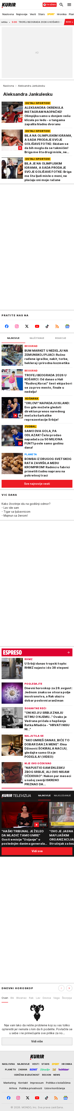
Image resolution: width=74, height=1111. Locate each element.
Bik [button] (12, 997)
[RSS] (57, 326)
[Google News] (67, 326)
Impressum (37, 1082)
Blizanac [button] (21, 997)
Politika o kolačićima (58, 1082)
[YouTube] (37, 326)
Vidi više (37, 1041)
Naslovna (8, 85)
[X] (27, 326)
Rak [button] (31, 997)
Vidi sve (37, 851)
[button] (69, 988)
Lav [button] (38, 997)
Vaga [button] (56, 997)
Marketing (10, 1082)
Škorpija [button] (67, 997)
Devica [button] (47, 997)
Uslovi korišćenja (54, 1088)
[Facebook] (7, 326)
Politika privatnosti (30, 1088)
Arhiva (13, 1088)
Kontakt (23, 1082)
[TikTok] (47, 326)
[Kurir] (8, 5)
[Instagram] (17, 326)
